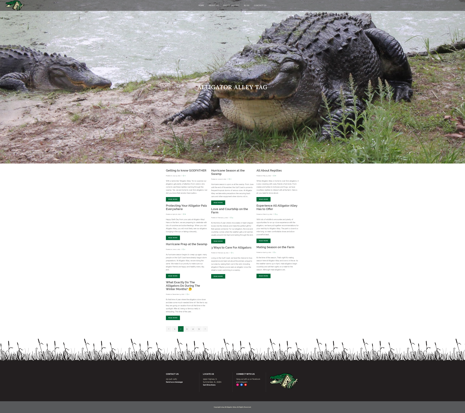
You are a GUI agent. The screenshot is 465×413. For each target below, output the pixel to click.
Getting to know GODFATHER (186, 170)
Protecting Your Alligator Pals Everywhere (186, 207)
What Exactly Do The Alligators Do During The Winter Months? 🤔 (183, 286)
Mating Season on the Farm (275, 247)
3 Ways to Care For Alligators (231, 247)
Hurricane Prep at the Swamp (186, 244)
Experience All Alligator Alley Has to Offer (276, 207)
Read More (173, 199)
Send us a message (174, 382)
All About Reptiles (269, 170)
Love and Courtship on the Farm (229, 210)
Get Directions (209, 385)
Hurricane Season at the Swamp (228, 172)
